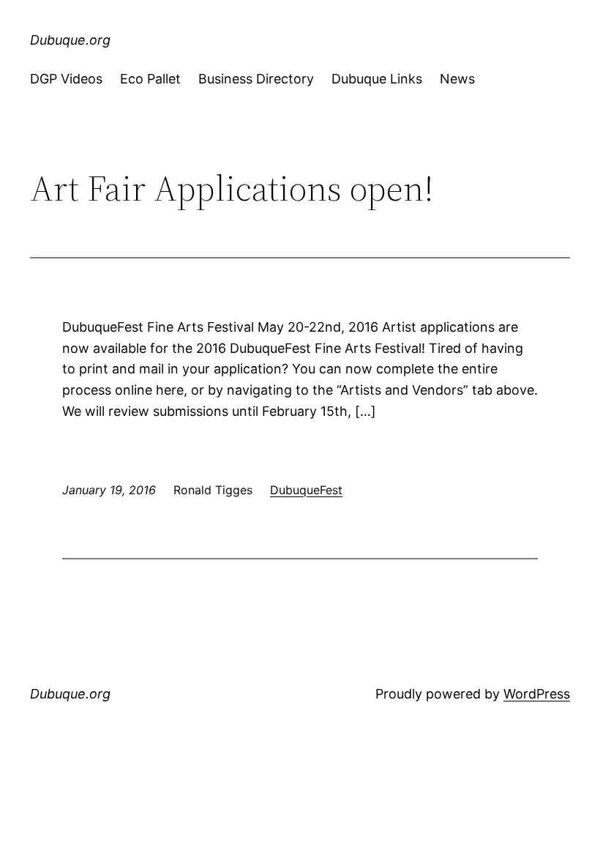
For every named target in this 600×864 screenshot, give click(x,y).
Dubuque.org (70, 40)
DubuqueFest (306, 490)
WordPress (536, 693)
